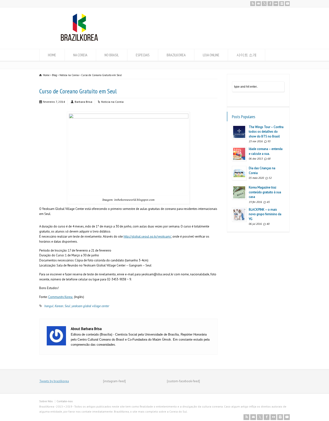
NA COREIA (80, 54)
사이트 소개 (247, 54)
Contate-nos (65, 401)
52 (270, 178)
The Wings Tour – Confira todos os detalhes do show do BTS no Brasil (266, 131)
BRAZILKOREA (176, 54)
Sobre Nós (46, 401)
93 (269, 141)
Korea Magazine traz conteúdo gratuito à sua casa (265, 192)
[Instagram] (281, 3)
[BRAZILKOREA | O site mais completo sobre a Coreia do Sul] (79, 40)
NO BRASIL (112, 54)
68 (269, 158)
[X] (264, 3)
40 (268, 224)
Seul (67, 306)
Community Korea (60, 297)
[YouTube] (287, 3)
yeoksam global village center (90, 306)
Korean (59, 306)
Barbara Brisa (83, 102)
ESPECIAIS (143, 54)
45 (268, 202)
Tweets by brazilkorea (54, 381)
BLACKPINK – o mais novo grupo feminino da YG (265, 214)
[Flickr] (275, 3)
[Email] (258, 3)
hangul (48, 306)
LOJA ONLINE (211, 54)
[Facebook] (270, 3)
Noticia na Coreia (112, 102)
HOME (52, 54)
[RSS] (252, 3)
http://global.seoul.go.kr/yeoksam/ (147, 236)
